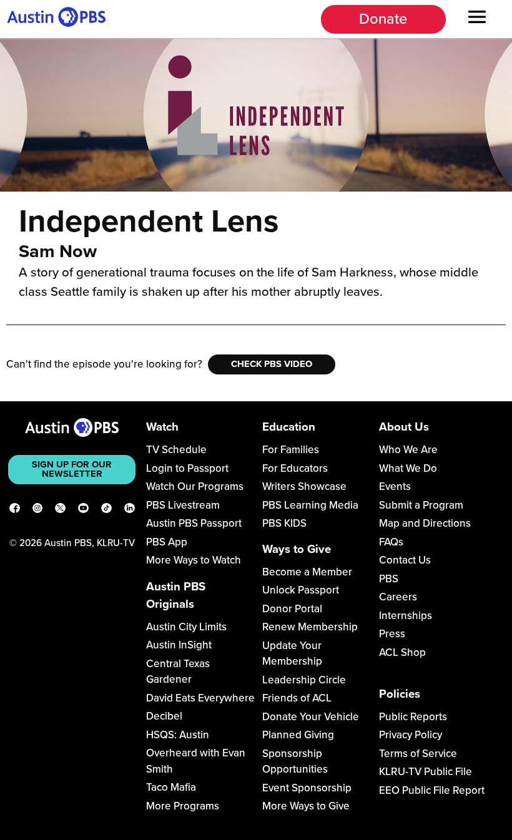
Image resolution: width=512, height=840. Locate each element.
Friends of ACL (297, 698)
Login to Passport (187, 468)
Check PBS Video (271, 363)
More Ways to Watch (193, 560)
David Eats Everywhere (200, 698)
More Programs (182, 806)
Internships (405, 615)
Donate (383, 19)
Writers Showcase (304, 486)
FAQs (391, 542)
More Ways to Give (306, 806)
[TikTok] (106, 510)
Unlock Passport (300, 590)
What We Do (408, 468)
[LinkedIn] (129, 510)
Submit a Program (421, 505)
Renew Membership (310, 626)
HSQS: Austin (177, 734)
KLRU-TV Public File (425, 771)
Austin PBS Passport (194, 523)
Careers (398, 596)
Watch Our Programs (195, 486)
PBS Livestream (183, 505)
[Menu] (477, 19)
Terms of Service (418, 753)
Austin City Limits (186, 626)
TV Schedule (176, 449)
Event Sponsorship (307, 787)
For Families (290, 449)
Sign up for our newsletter (72, 469)
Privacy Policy (410, 734)
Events (395, 486)
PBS (388, 578)
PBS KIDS (284, 523)
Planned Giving (298, 734)
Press (392, 633)
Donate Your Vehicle (310, 716)
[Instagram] (37, 510)
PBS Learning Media (310, 505)
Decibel (164, 716)
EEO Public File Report (432, 790)
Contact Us (405, 560)
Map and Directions (425, 523)
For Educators (295, 468)
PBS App (166, 542)
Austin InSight (179, 645)
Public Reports (413, 716)
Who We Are (408, 449)
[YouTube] (83, 510)
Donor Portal (292, 608)
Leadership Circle (304, 679)
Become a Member (307, 572)
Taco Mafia (171, 787)
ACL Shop (402, 652)
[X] (60, 510)
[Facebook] (14, 510)
